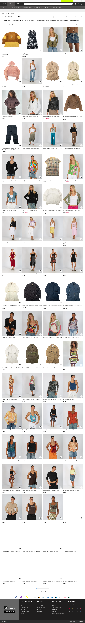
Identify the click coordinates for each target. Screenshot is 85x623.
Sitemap (22, 613)
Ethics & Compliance (25, 617)
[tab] (4, 7)
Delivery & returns (24, 607)
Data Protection (24, 615)
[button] (69, 608)
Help (22, 603)
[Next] (82, 17)
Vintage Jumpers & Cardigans (72, 17)
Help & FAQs (76, 1)
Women (7, 13)
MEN (18, 3)
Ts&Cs (77, 621)
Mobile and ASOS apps (56, 603)
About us (38, 603)
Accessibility (81, 621)
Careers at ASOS (40, 605)
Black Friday (54, 609)
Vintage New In (49, 17)
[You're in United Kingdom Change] (81, 1)
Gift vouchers (54, 605)
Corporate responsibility (41, 607)
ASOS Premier (23, 609)
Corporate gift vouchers (56, 607)
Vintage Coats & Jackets (59, 17)
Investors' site (39, 609)
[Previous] (44, 17)
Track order (23, 605)
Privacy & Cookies (72, 621)
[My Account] (75, 4)
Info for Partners (55, 611)
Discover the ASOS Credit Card (58, 613)
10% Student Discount (25, 611)
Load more (42, 591)
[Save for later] (20, 50)
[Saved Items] (78, 4)
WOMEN (11, 3)
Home (3, 13)
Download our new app (67, 1)
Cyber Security (39, 611)
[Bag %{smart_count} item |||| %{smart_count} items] (81, 4)
